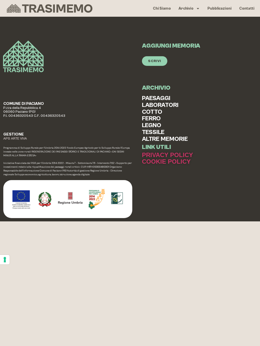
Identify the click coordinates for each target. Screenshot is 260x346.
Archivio (185, 8)
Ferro (151, 118)
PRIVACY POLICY (167, 154)
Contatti (246, 8)
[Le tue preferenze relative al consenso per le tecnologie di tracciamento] (5, 259)
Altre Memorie (165, 139)
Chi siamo (162, 8)
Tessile (153, 132)
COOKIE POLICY (166, 161)
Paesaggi (156, 98)
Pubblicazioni (219, 8)
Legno (151, 125)
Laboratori (160, 105)
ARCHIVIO (156, 87)
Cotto (152, 112)
